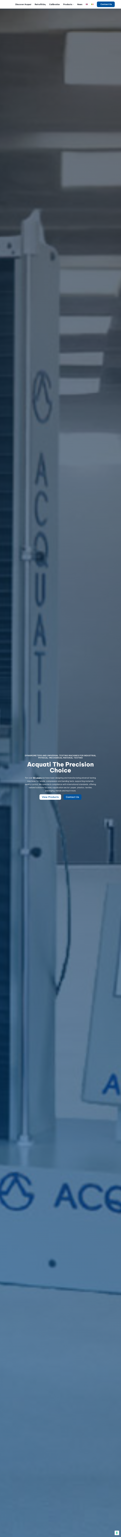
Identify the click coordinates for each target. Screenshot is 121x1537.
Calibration (54, 4)
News (79, 4)
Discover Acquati (23, 4)
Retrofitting (40, 4)
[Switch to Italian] (92, 4)
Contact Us (106, 4)
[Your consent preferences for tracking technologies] (117, 1533)
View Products (50, 797)
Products (67, 4)
